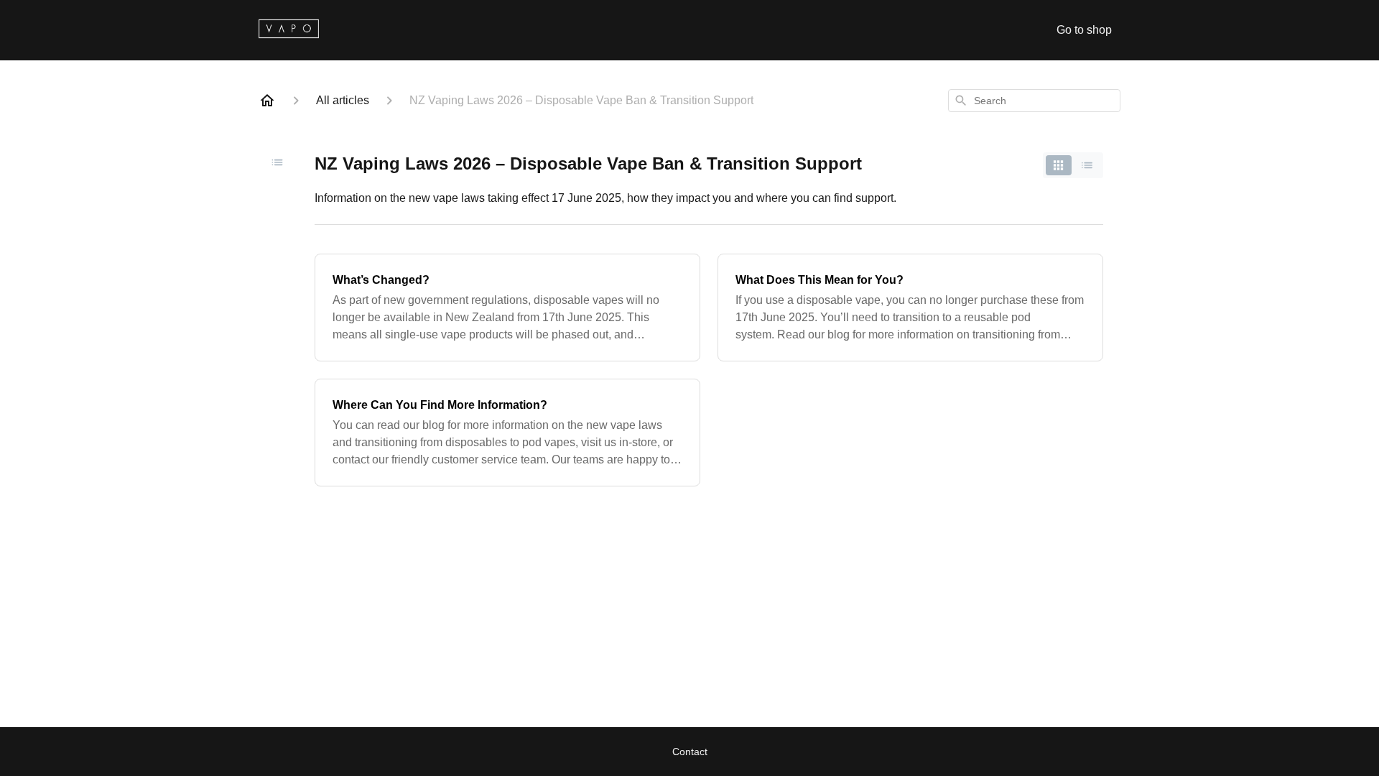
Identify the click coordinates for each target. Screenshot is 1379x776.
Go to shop (1084, 30)
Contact (689, 751)
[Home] (267, 100)
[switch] (1073, 165)
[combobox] (1034, 100)
